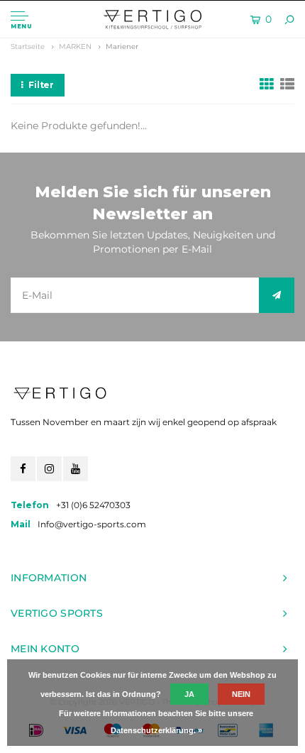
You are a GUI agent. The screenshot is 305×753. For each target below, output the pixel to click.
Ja (189, 694)
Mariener (122, 46)
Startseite (28, 46)
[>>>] (276, 295)
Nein (241, 694)
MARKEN (75, 46)
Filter (41, 84)
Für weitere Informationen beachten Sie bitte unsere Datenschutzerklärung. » (156, 722)
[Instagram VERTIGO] (49, 468)
